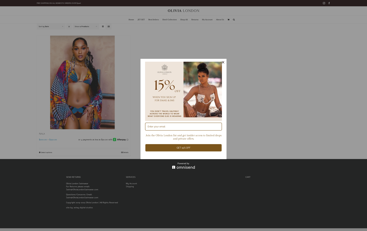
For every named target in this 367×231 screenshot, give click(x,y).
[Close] (223, 62)
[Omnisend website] (183, 165)
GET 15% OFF (183, 147)
